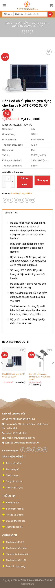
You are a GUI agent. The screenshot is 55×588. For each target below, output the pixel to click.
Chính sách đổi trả (15, 542)
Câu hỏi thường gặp (15, 521)
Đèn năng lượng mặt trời (28, 25)
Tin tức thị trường (15, 515)
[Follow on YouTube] (44, 449)
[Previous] (2, 369)
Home (8, 22)
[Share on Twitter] (16, 200)
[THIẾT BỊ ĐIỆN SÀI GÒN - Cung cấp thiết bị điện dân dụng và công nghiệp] (27, 5)
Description (11, 213)
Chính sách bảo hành (16, 548)
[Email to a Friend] (21, 200)
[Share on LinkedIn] (32, 200)
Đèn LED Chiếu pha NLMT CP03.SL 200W (13, 375)
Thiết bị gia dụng (14, 487)
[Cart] (51, 5)
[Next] (52, 369)
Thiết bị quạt (12, 475)
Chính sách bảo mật (16, 560)
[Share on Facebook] (10, 200)
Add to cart (25, 181)
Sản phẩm (22, 22)
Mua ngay (42, 180)
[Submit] (50, 14)
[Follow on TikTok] (33, 449)
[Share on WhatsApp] (5, 200)
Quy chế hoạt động (15, 566)
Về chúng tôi (12, 502)
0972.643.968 (19, 433)
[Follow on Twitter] (39, 449)
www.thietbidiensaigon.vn (26, 442)
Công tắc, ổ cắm (14, 481)
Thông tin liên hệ (14, 527)
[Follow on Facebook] (22, 449)
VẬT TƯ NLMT (39, 22)
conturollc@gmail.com (23, 438)
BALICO (30, 584)
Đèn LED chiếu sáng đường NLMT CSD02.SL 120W (39, 377)
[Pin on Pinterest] (27, 200)
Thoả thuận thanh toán (17, 554)
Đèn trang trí (12, 469)
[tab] (27, 212)
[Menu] (4, 5)
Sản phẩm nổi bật (15, 509)
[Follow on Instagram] (28, 449)
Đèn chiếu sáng (13, 463)
